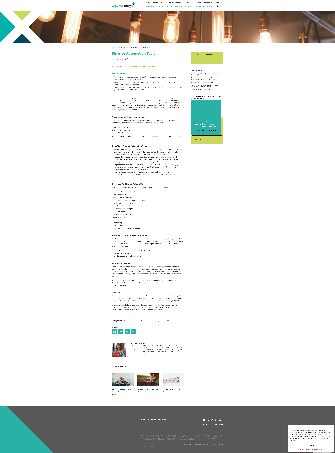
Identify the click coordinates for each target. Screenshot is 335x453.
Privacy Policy (318, 449)
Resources (121, 47)
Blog (129, 47)
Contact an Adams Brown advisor (134, 307)
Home (114, 47)
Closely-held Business (130, 321)
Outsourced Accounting (149, 321)
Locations (218, 424)
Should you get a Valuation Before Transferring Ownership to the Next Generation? (206, 78)
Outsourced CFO (166, 321)
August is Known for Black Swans (202, 82)
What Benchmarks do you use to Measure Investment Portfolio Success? (205, 85)
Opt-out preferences (306, 449)
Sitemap (187, 445)
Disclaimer (217, 445)
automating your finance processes (132, 239)
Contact (205, 424)
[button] (331, 427)
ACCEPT (311, 445)
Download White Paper (205, 130)
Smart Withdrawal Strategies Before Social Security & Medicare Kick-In (205, 74)
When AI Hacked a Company (201, 89)
